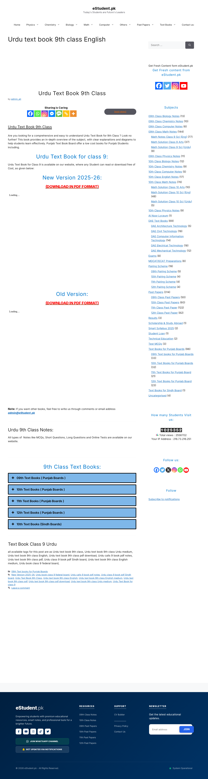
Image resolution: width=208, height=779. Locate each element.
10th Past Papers (87, 731)
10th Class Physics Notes (164, 210)
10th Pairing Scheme (163, 276)
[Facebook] (30, 113)
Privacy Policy (121, 726)
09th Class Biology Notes (164, 116)
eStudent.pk (104, 8)
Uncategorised (157, 395)
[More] (73, 113)
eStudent (30, 708)
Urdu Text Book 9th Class (72, 93)
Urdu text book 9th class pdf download (49, 581)
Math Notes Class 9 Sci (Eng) (169, 136)
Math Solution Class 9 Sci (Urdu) (171, 147)
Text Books (166, 24)
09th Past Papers (88, 726)
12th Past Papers (87, 743)
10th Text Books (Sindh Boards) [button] (39, 524)
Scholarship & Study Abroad (165, 323)
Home (17, 24)
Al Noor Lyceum (158, 215)
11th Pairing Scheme (163, 281)
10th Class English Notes (163, 176)
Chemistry (50, 24)
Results (152, 317)
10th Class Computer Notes (165, 171)
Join (186, 729)
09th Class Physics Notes (164, 156)
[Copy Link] (66, 113)
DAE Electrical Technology (167, 245)
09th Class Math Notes (162, 131)
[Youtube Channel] (183, 86)
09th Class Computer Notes (165, 126)
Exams (152, 255)
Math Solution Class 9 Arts (167, 142)
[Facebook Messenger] (52, 113)
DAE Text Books (158, 220)
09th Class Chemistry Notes (165, 121)
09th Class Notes (88, 714)
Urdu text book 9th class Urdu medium (91, 581)
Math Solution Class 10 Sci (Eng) (171, 192)
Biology (70, 24)
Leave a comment (20, 588)
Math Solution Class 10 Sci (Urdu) (171, 201)
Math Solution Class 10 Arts (168, 187)
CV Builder (119, 714)
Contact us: (188, 24)
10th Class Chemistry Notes (165, 166)
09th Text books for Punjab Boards (29, 571)
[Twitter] (167, 85)
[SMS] (59, 113)
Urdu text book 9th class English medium (100, 578)
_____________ (120, 720)
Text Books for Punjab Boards (166, 349)
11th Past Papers (87, 737)
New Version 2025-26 (23, 574)
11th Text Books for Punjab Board (171, 372)
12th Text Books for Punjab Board (171, 381)
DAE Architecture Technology (169, 226)
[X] (168, 470)
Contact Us (119, 731)
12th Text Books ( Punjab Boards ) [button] (41, 512)
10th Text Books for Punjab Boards (172, 363)
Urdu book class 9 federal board (52, 574)
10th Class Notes (87, 720)
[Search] (189, 45)
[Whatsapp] (37, 113)
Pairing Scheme (158, 266)
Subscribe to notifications (164, 499)
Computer (104, 24)
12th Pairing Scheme (163, 286)
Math (86, 24)
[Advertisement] (72, 67)
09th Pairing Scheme (164, 271)
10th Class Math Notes (162, 182)
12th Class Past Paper (164, 312)
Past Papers (143, 24)
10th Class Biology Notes (163, 161)
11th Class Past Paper (164, 307)
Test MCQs (155, 343)
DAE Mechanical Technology (168, 250)
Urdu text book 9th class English (60, 578)
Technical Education (160, 338)
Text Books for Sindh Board (165, 390)
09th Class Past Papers (165, 297)
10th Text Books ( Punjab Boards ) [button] (41, 489)
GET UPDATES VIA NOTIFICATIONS (44, 749)
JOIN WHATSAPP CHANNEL (44, 741)
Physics (30, 24)
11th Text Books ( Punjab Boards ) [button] (40, 501)
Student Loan (156, 333)
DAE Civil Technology (164, 231)
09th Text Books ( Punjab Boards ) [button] (41, 478)
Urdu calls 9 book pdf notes (85, 574)
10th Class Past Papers (165, 302)
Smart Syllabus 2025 (161, 328)
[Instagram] (44, 113)
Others (123, 24)
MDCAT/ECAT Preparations (165, 261)
